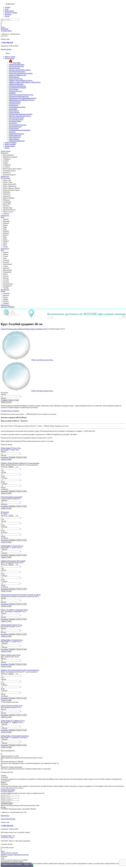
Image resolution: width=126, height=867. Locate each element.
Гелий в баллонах (11, 142)
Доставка (4, 411)
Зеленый (6, 260)
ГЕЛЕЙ (6, 30)
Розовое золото (25, 116)
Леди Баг (19, 79)
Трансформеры (25, 130)
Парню (5, 225)
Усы (14, 132)
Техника (18, 126)
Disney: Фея (7, 180)
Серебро (6, 288)
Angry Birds (16, 63)
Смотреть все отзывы (8, 790)
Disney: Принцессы (9, 186)
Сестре (5, 247)
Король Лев (22, 75)
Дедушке (6, 233)
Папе (5, 229)
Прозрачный (7, 286)
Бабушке (6, 231)
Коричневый (7, 270)
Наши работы (9, 11)
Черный (5, 252)
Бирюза (5, 254)
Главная (3, 329)
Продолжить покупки (21, 854)
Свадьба (6, 161)
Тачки (16, 89)
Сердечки (6, 293)
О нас (7, 9)
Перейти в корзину (7, 854)
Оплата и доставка (11, 12)
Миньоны (20, 84)
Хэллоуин (6, 167)
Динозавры (21, 107)
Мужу (5, 239)
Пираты (18, 102)
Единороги (21, 71)
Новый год (7, 173)
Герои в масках (25, 70)
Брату (5, 245)
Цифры (5, 299)
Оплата (9, 411)
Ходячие (6, 303)
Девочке (6, 219)
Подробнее (5, 457)
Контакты (8, 14)
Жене (5, 237)
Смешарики (22, 87)
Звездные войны (26, 73)
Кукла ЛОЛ (7, 204)
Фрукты (18, 135)
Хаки (5, 258)
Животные (21, 141)
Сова (15, 123)
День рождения (8, 155)
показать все (5, 176)
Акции (7, 16)
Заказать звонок (6, 49)
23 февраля (7, 165)
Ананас (17, 103)
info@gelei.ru (5, 815)
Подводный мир (26, 114)
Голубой (6, 282)
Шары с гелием (10, 56)
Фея (14, 93)
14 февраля (7, 159)
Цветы (17, 139)
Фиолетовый (7, 264)
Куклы (17, 77)
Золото (17, 112)
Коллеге (6, 235)
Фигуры (6, 301)
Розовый (6, 262)
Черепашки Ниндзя (29, 98)
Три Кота (6, 206)
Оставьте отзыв (6, 836)
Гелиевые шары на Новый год (34, 329)
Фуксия (5, 276)
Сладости (20, 119)
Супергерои (22, 125)
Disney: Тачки (7, 182)
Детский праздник (9, 175)
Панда (16, 110)
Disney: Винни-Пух (9, 184)
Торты (16, 128)
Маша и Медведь (9, 198)
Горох (16, 105)
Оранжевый (7, 272)
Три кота (19, 91)
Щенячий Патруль (9, 210)
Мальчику (6, 221)
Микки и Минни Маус (33, 82)
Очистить (4, 307)
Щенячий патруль (28, 100)
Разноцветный (8, 284)
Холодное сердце (27, 94)
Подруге (6, 241)
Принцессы (22, 86)
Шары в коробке (10, 144)
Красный (6, 268)
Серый (5, 266)
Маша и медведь (26, 80)
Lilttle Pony (6, 194)
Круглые (6, 295)
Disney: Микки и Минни (11, 188)
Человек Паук (24, 96)
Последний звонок (9, 171)
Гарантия (16, 411)
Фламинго (20, 134)
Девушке (6, 223)
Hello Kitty (20, 64)
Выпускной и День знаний (12, 169)
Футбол (17, 137)
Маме (5, 227)
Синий (5, 256)
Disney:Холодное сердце (11, 190)
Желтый (6, 278)
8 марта (5, 163)
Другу (5, 243)
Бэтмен (17, 68)
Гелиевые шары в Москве (15, 329)
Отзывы (7, 7)
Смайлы (18, 121)
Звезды (5, 297)
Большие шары (10, 146)
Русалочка (20, 118)
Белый (5, 274)
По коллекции (9, 58)
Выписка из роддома (10, 157)
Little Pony (20, 66)
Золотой (6, 280)
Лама (15, 109)
